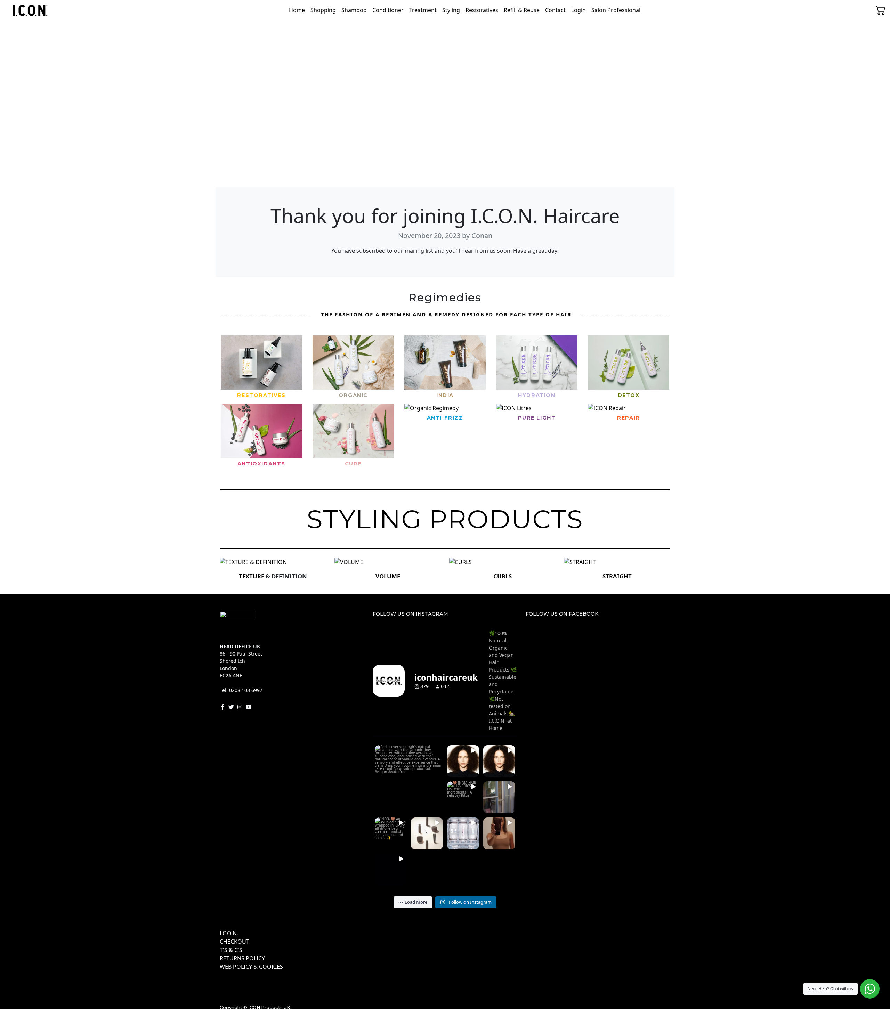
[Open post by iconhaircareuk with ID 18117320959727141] (409, 779)
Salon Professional (615, 10)
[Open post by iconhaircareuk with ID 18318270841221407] (463, 833)
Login (578, 10)
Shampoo (354, 10)
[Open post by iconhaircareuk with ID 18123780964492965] (499, 761)
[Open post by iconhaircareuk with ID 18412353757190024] (391, 870)
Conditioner (388, 10)
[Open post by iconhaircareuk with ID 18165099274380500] (427, 833)
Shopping (323, 10)
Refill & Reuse (522, 10)
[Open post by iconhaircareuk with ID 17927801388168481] (499, 797)
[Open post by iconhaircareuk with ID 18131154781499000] (391, 833)
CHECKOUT (234, 941)
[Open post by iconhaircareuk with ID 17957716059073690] (463, 761)
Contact (555, 10)
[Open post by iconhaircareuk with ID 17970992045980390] (499, 833)
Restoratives (482, 10)
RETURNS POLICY (242, 958)
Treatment (423, 10)
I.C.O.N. (229, 933)
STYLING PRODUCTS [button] (445, 519)
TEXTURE (252, 576)
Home (297, 10)
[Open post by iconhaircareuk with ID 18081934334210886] (463, 797)
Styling (451, 10)
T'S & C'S (231, 950)
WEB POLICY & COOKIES (251, 966)
